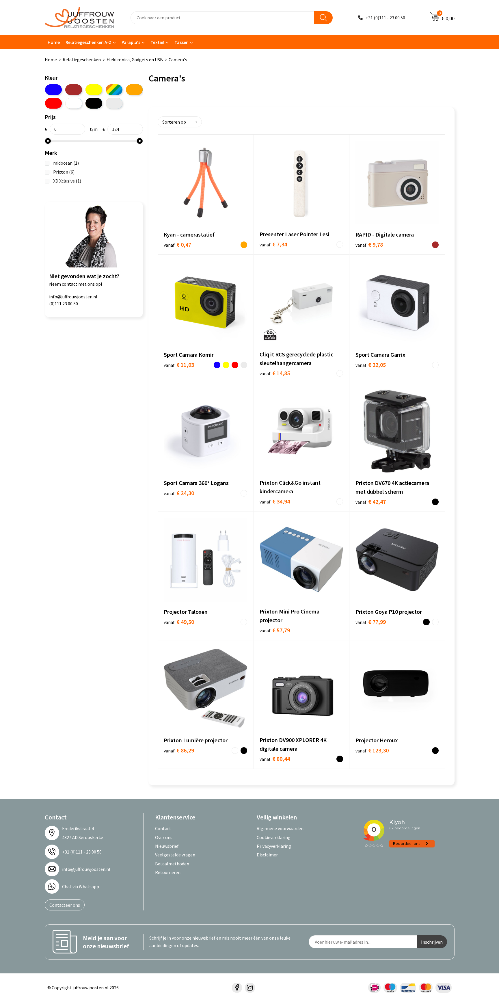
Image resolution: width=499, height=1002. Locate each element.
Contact (163, 828)
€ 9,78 (369, 244)
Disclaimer (267, 855)
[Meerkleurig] (114, 89)
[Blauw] (53, 89)
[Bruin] (73, 89)
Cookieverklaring (274, 837)
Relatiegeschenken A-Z (88, 42)
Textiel (157, 42)
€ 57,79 (275, 630)
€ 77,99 (370, 621)
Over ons (163, 837)
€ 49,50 (179, 621)
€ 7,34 (273, 244)
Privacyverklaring (274, 846)
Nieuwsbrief (167, 846)
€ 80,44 (275, 758)
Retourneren (167, 872)
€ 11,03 (179, 364)
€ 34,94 (275, 501)
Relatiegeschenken (82, 59)
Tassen (181, 42)
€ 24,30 (179, 493)
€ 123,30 (372, 750)
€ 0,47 (177, 244)
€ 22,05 (370, 364)
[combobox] (222, 17)
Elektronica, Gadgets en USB (135, 59)
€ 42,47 (370, 501)
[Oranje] (134, 89)
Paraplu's (131, 42)
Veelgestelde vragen (175, 855)
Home (54, 42)
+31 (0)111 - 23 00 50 (385, 18)
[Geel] (93, 89)
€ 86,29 (179, 750)
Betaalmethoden (172, 864)
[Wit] (73, 103)
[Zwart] (93, 103)
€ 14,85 (275, 373)
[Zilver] (114, 103)
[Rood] (53, 103)
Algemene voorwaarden (280, 828)
